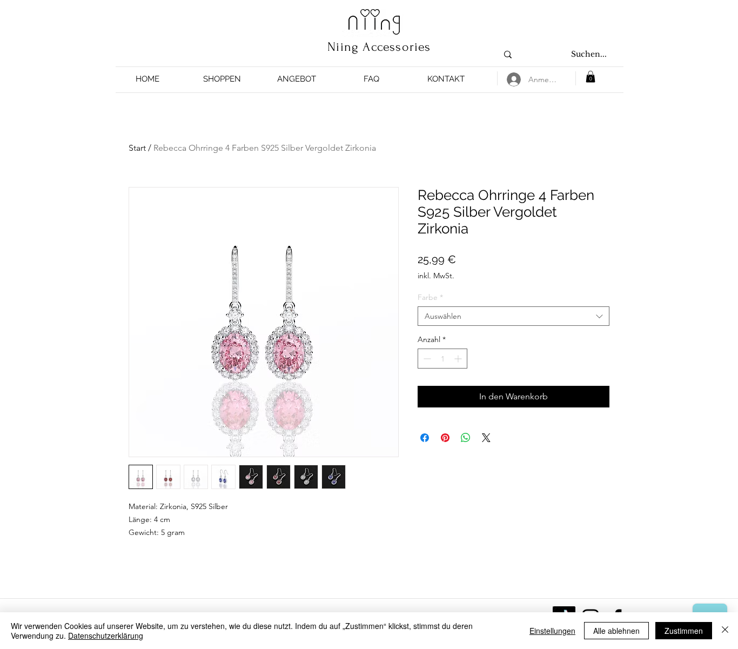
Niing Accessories (379, 46)
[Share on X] (486, 437)
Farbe (430, 297)
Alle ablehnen (616, 630)
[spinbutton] (442, 358)
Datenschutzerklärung (105, 635)
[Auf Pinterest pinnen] (445, 437)
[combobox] (513, 316)
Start (137, 148)
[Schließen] (725, 630)
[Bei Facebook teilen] (424, 437)
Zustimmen (684, 630)
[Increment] (459, 358)
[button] (222, 79)
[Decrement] (426, 358)
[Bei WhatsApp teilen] (465, 437)
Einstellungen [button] (552, 630)
